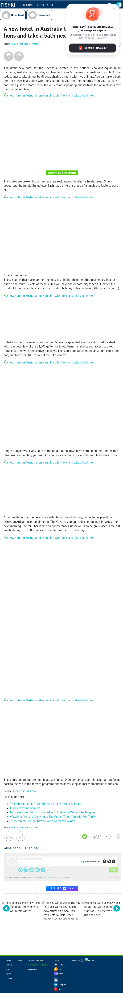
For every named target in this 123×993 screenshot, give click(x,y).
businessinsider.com (25, 791)
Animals (9, 978)
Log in (83, 861)
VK (61, 980)
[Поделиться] (108, 836)
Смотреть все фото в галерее (62, 173)
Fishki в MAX (62, 888)
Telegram (62, 985)
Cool (50, 4)
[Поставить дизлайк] (20, 836)
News (8, 960)
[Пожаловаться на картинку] (42, 164)
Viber (61, 974)
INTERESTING (25, 4)
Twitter (61, 965)
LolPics (9, 965)
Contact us (75, 960)
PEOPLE (40, 4)
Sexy (20, 960)
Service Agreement (35, 960)
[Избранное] (116, 836)
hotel (35, 43)
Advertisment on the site (38, 965)
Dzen (60, 989)
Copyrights (32, 969)
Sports (8, 974)
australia (25, 43)
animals (14, 43)
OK (60, 969)
